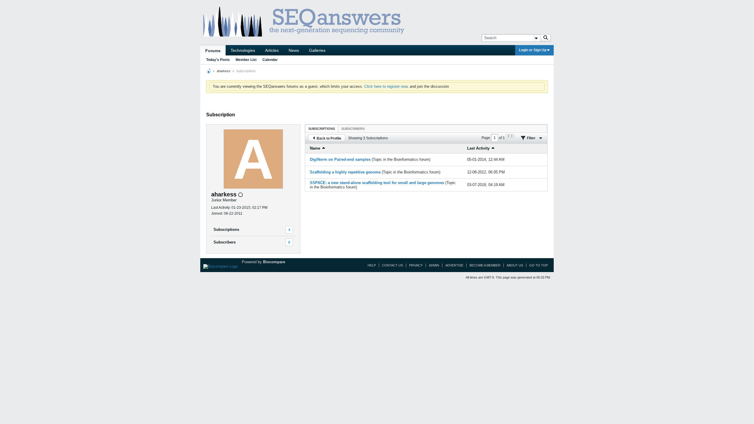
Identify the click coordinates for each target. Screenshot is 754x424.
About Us (515, 265)
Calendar (270, 60)
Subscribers (225, 242)
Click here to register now (385, 86)
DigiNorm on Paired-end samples (340, 159)
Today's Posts (218, 60)
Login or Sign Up (532, 50)
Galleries (317, 50)
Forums (213, 50)
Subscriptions (226, 229)
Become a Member (484, 265)
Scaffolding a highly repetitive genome (345, 172)
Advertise (454, 265)
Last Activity (478, 148)
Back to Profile (329, 138)
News (294, 50)
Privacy (416, 265)
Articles (272, 50)
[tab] (321, 128)
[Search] (545, 38)
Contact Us (392, 265)
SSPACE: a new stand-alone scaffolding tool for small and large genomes (377, 182)
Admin (434, 265)
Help (372, 265)
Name (315, 148)
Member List (246, 60)
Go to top (538, 265)
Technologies (243, 50)
